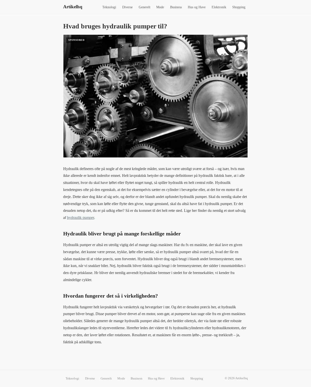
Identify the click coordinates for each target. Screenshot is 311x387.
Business (176, 7)
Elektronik (219, 7)
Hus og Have (197, 7)
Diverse (127, 7)
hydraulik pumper (80, 217)
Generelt (144, 7)
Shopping (238, 7)
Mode (160, 7)
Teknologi (109, 7)
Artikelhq (72, 6)
